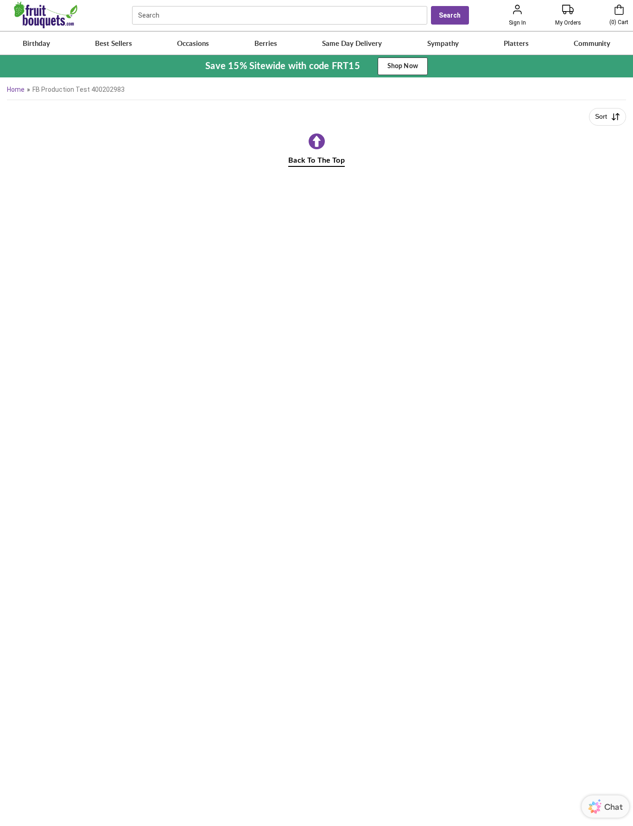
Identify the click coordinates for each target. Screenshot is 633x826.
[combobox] (281, 15)
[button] (36, 43)
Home (16, 89)
